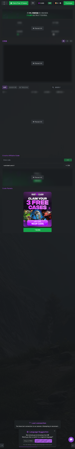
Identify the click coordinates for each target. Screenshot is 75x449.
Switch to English (41, 441)
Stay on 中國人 (28, 441)
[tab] (4, 87)
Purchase (69, 3)
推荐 (4, 87)
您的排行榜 (12, 87)
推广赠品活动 (23, 87)
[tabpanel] (37, 121)
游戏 (4, 3)
